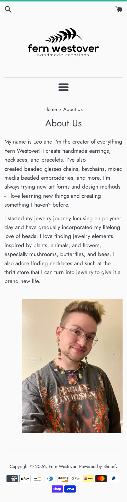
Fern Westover (62, 466)
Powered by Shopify (98, 466)
